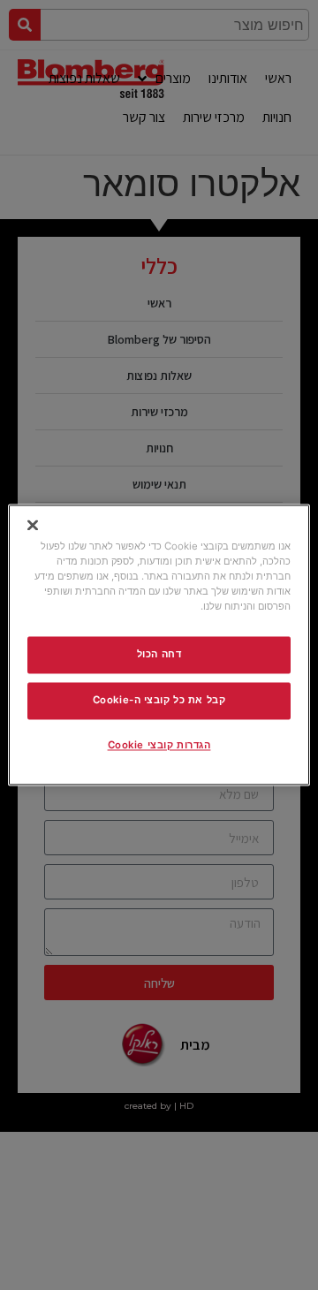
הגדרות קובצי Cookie (159, 746)
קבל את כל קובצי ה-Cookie (159, 700)
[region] (159, 644)
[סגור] (32, 524)
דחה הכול (159, 655)
